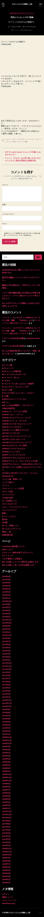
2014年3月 (6, 614)
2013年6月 (6, 626)
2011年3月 (6, 691)
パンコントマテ (33, 139)
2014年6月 (6, 610)
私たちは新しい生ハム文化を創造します (18, 565)
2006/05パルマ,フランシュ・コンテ (16, 418)
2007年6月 (6, 830)
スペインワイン (8, 495)
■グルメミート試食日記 (11, 371)
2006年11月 (7, 852)
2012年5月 (6, 648)
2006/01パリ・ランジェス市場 (14, 411)
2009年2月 (6, 768)
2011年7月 (6, 678)
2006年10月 (7, 855)
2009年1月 (6, 771)
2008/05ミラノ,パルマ (11, 452)
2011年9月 (6, 672)
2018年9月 (6, 576)
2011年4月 (6, 688)
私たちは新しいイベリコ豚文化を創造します (20, 562)
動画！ (4, 513)
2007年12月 (7, 811)
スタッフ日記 (7, 492)
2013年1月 (6, 632)
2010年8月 (6, 713)
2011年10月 (7, 669)
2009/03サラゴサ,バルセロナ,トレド (16, 458)
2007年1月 (6, 845)
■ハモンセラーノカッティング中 (15, 387)
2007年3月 (6, 839)
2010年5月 (6, 722)
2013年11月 (7, 620)
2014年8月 (6, 604)
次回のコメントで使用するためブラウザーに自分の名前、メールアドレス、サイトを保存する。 (22, 234)
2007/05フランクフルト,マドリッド (16, 436)
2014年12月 (7, 601)
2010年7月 (6, 716)
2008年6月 (6, 793)
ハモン (14, 139)
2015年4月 (6, 592)
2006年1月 (6, 883)
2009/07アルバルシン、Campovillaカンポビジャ (22, 464)
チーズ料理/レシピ (9, 501)
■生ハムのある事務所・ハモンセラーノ (18, 405)
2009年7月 (6, 753)
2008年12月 (7, 774)
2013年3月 (6, 629)
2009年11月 (7, 740)
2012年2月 (6, 657)
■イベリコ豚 (7, 365)
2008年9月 (6, 784)
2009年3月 (6, 765)
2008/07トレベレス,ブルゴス (13, 455)
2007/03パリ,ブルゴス (11, 433)
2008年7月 (6, 790)
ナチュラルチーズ (9, 504)
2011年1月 (6, 697)
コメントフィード (9, 900)
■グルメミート (8, 368)
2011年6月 (6, 682)
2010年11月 (7, 703)
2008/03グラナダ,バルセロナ (13, 449)
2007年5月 (6, 833)
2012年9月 (6, 638)
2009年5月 (6, 759)
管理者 (18, 27)
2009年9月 (6, 747)
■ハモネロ (6, 381)
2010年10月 (7, 706)
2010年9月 (6, 709)
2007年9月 (6, 821)
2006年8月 (6, 861)
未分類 (4, 522)
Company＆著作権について (13, 546)
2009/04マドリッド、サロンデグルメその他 (20, 461)
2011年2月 (6, 694)
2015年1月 (6, 598)
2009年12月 (7, 737)
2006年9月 (6, 858)
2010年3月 (6, 728)
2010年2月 (6, 731)
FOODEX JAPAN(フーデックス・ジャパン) (19, 473)
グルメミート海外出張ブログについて (17, 553)
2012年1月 (6, 660)
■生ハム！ (6, 402)
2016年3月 (6, 583)
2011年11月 (7, 666)
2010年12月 (7, 700)
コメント (5, 185)
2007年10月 (7, 818)
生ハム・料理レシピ (10, 526)
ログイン (5, 894)
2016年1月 (6, 589)
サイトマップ (7, 556)
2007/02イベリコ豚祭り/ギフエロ (15, 430)
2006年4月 (6, 873)
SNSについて (7, 549)
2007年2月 (6, 842)
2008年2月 (6, 805)
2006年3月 (6, 876)
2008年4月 (6, 799)
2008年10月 (7, 781)
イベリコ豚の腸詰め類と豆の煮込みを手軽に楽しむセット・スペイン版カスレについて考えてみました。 (21, 295)
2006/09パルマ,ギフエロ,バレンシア (16, 424)
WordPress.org (8, 903)
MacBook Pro (8, 476)
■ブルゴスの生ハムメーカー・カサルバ (18, 393)
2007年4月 (6, 836)
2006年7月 (6, 864)
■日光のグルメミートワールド (14, 399)
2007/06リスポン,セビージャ (13, 439)
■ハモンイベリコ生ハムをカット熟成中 (18, 384)
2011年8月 (6, 675)
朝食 (26, 141)
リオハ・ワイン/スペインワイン (15, 507)
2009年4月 (6, 762)
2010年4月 (6, 725)
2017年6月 (6, 580)
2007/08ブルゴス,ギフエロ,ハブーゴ (22, 13)
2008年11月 (7, 777)
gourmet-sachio (33, 338)
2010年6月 (6, 719)
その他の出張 (7, 498)
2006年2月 (6, 879)
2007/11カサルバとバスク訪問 (14, 445)
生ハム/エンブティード (11, 529)
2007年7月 (6, 827)
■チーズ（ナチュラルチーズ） (14, 374)
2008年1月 (6, 808)
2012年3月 (6, 654)
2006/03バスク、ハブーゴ (12, 415)
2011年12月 (7, 663)
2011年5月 (6, 685)
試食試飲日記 (7, 535)
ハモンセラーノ (22, 139)
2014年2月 (6, 617)
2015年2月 (6, 595)
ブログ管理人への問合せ (12, 559)
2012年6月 (6, 644)
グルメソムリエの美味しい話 (22, 4)
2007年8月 (6, 824)
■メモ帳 (5, 396)
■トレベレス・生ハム (10, 377)
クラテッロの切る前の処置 (13, 338)
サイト (4, 224)
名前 (4, 204)
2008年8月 (6, 787)
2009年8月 (6, 750)
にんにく (8, 139)
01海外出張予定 (8, 408)
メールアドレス (8, 214)
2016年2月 (6, 586)
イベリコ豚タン (8, 482)
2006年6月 (6, 867)
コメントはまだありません (23, 30)
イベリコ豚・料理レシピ (12, 479)
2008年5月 (6, 796)
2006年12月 (7, 849)
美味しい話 (6, 532)
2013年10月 (7, 623)
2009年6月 (6, 756)
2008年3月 (6, 802)
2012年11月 (7, 635)
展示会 (4, 519)
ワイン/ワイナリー (9, 510)
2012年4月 (6, 651)
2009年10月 (7, 743)
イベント (5, 485)
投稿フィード (7, 897)
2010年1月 (6, 734)
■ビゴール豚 (7, 390)
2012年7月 (6, 641)
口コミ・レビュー (9, 516)
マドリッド (20, 141)
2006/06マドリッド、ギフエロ (14, 421)
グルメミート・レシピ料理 (13, 488)
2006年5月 (6, 870)
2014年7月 (6, 607)
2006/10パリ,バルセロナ (12, 427)
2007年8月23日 (31, 27)
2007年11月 (7, 815)
